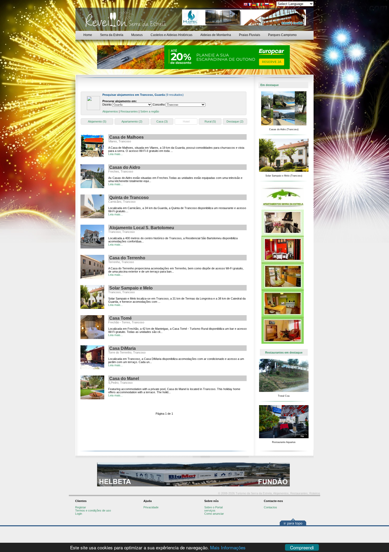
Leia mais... (115, 154)
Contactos (270, 507)
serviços (209, 510)
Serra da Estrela (111, 35)
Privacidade (151, 507)
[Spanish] (271, 4)
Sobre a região (149, 111)
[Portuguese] (262, 4)
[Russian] (267, 4)
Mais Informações (228, 547)
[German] (254, 4)
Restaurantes (129, 111)
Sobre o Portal (213, 507)
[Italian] (258, 4)
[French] (250, 4)
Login (78, 513)
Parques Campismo (282, 35)
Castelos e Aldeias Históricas (171, 35)
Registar (80, 507)
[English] (245, 4)
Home (87, 35)
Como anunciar (214, 513)
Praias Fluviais (249, 35)
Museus (137, 35)
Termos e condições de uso (93, 510)
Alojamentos (110, 111)
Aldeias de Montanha (215, 35)
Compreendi (302, 547)
